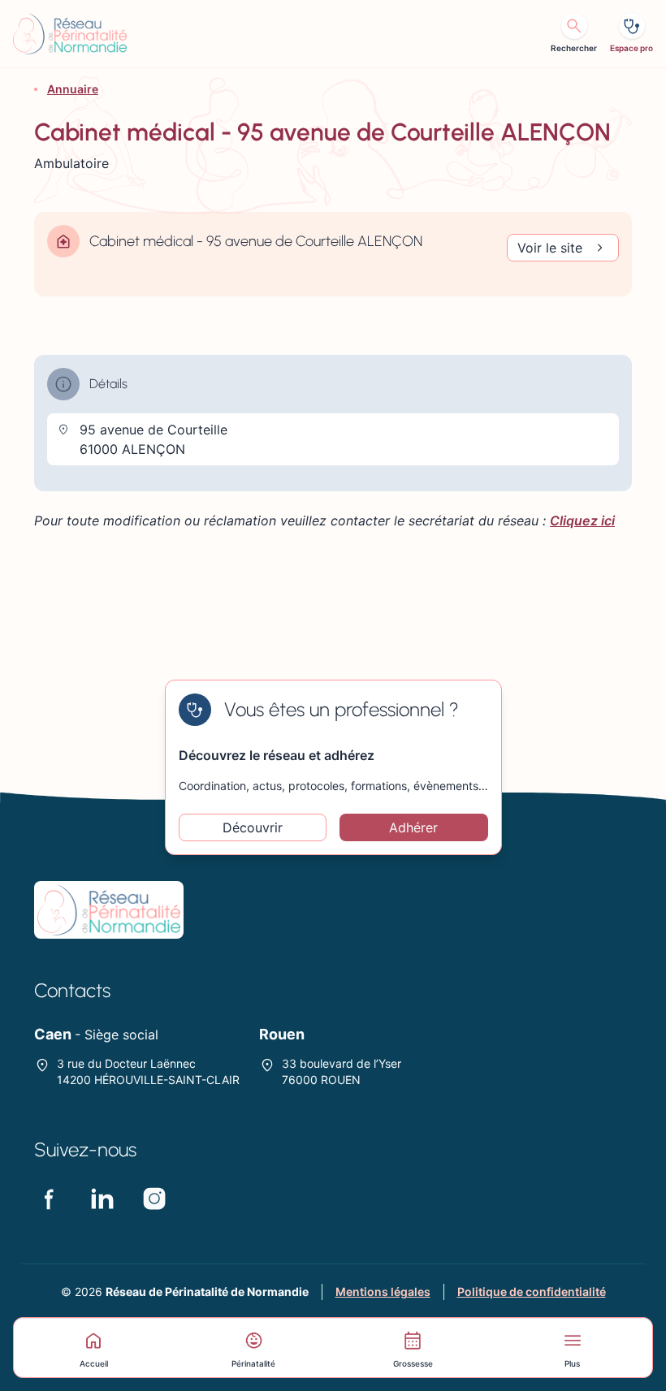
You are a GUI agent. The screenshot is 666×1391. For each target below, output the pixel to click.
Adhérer (413, 827)
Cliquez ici (582, 520)
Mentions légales (382, 1291)
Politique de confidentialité (531, 1291)
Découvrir (253, 827)
